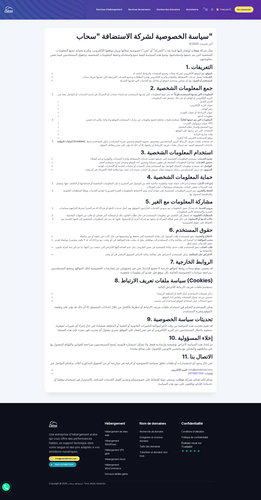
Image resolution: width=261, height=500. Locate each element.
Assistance (191, 9)
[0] (206, 9)
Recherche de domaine (151, 431)
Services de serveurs (138, 9)
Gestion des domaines (168, 9)
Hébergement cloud (115, 459)
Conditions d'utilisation (192, 431)
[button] (212, 9)
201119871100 (196, 373)
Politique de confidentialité (194, 437)
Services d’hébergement (108, 9)
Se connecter (244, 9)
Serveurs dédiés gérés (116, 474)
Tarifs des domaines (150, 446)
